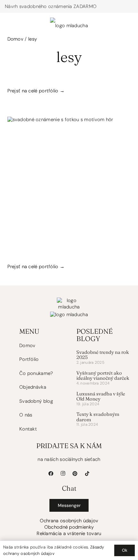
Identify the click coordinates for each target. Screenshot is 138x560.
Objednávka (32, 387)
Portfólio (29, 359)
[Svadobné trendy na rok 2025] (103, 358)
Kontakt (28, 429)
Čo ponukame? (36, 373)
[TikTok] (87, 474)
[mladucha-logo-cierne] (69, 21)
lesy (32, 39)
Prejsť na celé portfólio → (36, 91)
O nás (25, 415)
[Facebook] (51, 474)
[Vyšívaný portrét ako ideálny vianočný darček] (103, 378)
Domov (15, 39)
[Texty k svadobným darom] (103, 420)
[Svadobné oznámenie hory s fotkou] (69, 178)
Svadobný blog (36, 401)
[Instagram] (63, 474)
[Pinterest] (75, 474)
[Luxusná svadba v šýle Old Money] (103, 399)
